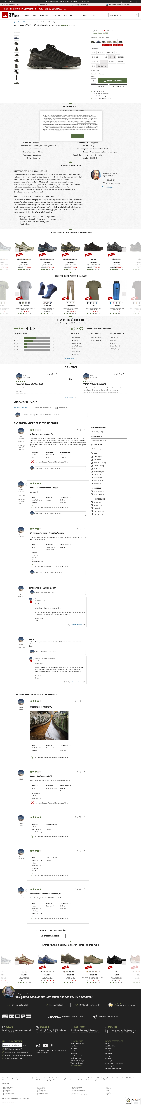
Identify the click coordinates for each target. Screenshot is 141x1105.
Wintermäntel (41, 1092)
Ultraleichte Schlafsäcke (78, 1090)
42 (117, 53)
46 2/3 (112, 62)
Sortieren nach (96, 436)
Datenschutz (78, 1058)
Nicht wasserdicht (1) (98, 340)
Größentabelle (95, 70)
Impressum (108, 1058)
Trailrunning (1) (115, 346)
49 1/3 (101, 66)
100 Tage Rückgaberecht (81, 4)
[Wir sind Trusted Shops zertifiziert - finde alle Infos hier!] (110, 1005)
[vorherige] (17, 250)
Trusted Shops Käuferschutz (103, 98)
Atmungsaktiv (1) (99, 480)
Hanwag (108, 1092)
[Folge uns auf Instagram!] (39, 1046)
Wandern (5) (114, 340)
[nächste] (124, 250)
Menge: (93, 76)
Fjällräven (108, 1093)
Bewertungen (98, 445)
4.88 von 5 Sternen (119, 4)
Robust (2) (75, 354)
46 (103, 62)
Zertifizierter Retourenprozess (108, 1017)
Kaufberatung (7, 1090)
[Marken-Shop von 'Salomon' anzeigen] (17, 32)
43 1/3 (104, 57)
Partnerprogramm (110, 1056)
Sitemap (26, 1098)
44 (111, 57)
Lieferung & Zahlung (77, 1043)
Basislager (11, 1)
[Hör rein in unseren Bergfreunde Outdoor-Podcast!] (53, 1046)
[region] (71, 126)
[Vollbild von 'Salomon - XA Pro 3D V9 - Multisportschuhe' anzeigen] (27, 30)
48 (94, 66)
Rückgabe (73, 1053)
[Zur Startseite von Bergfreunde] (11, 15)
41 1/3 (110, 53)
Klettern (53, 15)
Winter (65, 15)
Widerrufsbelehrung (76, 1063)
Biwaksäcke (74, 1093)
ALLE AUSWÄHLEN (78, 136)
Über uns (107, 1043)
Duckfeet (108, 1089)
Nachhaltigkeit (109, 1066)
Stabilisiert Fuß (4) (77, 343)
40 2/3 (101, 53)
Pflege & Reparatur (8, 1093)
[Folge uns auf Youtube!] (47, 1046)
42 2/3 (95, 57)
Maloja (107, 1090)
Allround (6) (114, 338)
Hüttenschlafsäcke (76, 1087)
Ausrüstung (44, 15)
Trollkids (108, 1095)
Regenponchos (41, 1090)
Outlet (92, 15)
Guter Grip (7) (75, 338)
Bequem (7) (75, 340)
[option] (54, 57)
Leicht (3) (74, 349)
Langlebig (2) (98, 478)
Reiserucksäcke (75, 1089)
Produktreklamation (76, 1056)
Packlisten (6, 1092)
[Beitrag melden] (56, 374)
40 (94, 53)
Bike (59, 15)
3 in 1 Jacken (41, 1087)
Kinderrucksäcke (76, 1092)
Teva (107, 1087)
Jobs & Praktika (110, 1046)
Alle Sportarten (75, 15)
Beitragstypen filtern (98, 428)
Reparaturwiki (116, 1068)
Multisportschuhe (35, 22)
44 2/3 (121, 57)
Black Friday (6, 1095)
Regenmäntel (41, 1089)
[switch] (136, 1103)
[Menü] (139, 1098)
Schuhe (35, 15)
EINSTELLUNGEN (63, 136)
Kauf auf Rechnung (100, 96)
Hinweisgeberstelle (111, 1061)
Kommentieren (77, 625)
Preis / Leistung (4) (77, 346)
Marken (86, 15)
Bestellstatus (74, 1046)
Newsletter (108, 1051)
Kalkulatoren (7, 1089)
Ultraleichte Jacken (42, 1093)
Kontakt (73, 1051)
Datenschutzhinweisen (58, 130)
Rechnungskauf (44, 4)
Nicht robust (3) (96, 338)
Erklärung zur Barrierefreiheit (114, 1063)
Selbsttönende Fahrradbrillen (79, 1095)
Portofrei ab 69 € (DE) (12, 4)
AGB (71, 1058)
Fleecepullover (41, 1095)
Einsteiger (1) (114, 349)
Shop (4, 1)
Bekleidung (26, 15)
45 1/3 (95, 62)
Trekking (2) (114, 343)
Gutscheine (108, 1053)
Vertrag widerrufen (76, 1066)
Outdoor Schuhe (22, 22)
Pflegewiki (108, 1068)
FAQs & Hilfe (74, 1048)
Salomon (19, 25)
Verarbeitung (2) (76, 352)
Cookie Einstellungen (77, 1061)
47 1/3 (121, 62)
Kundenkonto (109, 1048)
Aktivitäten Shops (8, 1087)
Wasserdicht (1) (99, 483)
